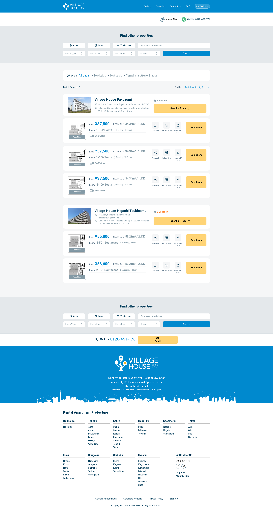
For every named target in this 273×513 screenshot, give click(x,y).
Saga (140, 485)
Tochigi (116, 444)
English (202, 6)
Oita (140, 478)
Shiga (66, 474)
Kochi (116, 467)
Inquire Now (172, 19)
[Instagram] (183, 466)
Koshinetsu (169, 420)
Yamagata (93, 444)
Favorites (160, 6)
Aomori (91, 430)
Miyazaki (142, 471)
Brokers (174, 498)
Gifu (190, 430)
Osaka (66, 471)
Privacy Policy (156, 498)
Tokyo (116, 447)
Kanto (116, 420)
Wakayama (68, 478)
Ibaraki (116, 433)
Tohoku (92, 420)
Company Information (106, 498)
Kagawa (117, 464)
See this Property (180, 108)
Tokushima (118, 471)
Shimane (92, 467)
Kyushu (142, 455)
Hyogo (66, 461)
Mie (190, 433)
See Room (196, 127)
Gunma (116, 430)
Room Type (70, 53)
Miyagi (91, 440)
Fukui (140, 427)
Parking (147, 6)
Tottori (91, 471)
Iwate (91, 437)
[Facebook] (178, 466)
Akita (90, 427)
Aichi (190, 427)
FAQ (188, 6)
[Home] (136, 363)
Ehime (116, 461)
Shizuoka (192, 437)
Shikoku (118, 455)
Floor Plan (77, 137)
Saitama (117, 440)
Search (186, 53)
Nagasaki (142, 474)
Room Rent (120, 53)
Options (143, 53)
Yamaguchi (93, 474)
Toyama (142, 433)
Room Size (95, 53)
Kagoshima (143, 464)
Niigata (166, 430)
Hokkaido (69, 420)
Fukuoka (142, 461)
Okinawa (142, 481)
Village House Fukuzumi (113, 100)
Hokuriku (143, 420)
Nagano (167, 427)
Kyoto (66, 464)
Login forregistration (182, 474)
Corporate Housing (132, 498)
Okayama (92, 464)
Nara (65, 467)
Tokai (191, 420)
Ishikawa (142, 430)
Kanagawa (118, 437)
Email (158, 341)
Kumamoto (143, 467)
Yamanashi (168, 433)
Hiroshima (93, 461)
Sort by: (178, 87)
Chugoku (93, 455)
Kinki (66, 455)
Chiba (116, 427)
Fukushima (93, 433)
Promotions (175, 6)
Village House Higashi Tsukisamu (120, 211)
